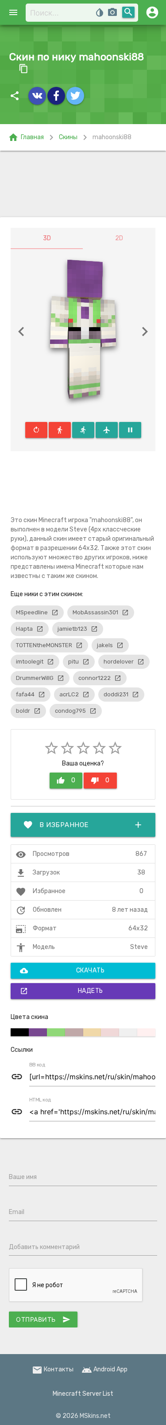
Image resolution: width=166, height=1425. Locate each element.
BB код (37, 1065)
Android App (104, 1369)
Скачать (62, 971)
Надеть (61, 991)
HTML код (40, 1100)
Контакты (52, 1369)
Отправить (43, 1319)
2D (119, 238)
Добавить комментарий (44, 1247)
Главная (26, 137)
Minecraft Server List (83, 1394)
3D (47, 238)
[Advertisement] (83, 184)
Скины (68, 137)
